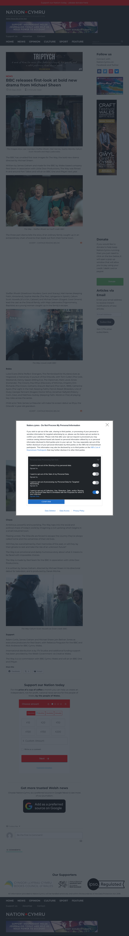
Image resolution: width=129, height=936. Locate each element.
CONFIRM (46, 502)
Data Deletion (50, 511)
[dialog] (64, 468)
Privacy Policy (78, 511)
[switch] (95, 465)
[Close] (108, 425)
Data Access (64, 511)
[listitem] (64, 459)
